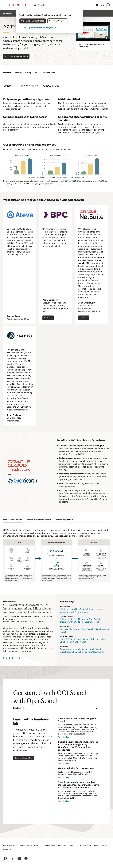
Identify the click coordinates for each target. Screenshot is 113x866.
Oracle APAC (8, 13)
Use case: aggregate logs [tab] (65, 519)
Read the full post (11, 658)
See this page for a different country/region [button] (37, 27)
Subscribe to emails (84, 845)
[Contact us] (108, 5)
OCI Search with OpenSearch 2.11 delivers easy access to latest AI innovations (81, 610)
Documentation (48, 72)
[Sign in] (102, 5)
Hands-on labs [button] (19, 708)
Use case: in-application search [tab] (38, 519)
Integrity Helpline (100, 845)
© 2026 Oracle (8, 845)
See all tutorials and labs (23, 758)
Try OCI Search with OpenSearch (16, 56)
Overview (7, 72)
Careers (71, 845)
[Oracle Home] (19, 5)
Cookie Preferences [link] (48, 845)
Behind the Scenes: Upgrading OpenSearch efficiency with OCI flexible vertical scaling (80, 620)
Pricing (28, 72)
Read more (48, 318)
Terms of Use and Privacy (29, 845)
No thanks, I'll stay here (57, 21)
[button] (5, 5)
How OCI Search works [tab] (12, 519)
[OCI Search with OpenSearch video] (93, 31)
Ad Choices (62, 845)
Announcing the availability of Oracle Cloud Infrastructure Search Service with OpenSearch (82, 650)
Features (18, 72)
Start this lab (63, 737)
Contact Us (7, 849)
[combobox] (62, 5)
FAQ (36, 72)
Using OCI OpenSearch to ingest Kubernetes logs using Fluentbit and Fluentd (83, 640)
